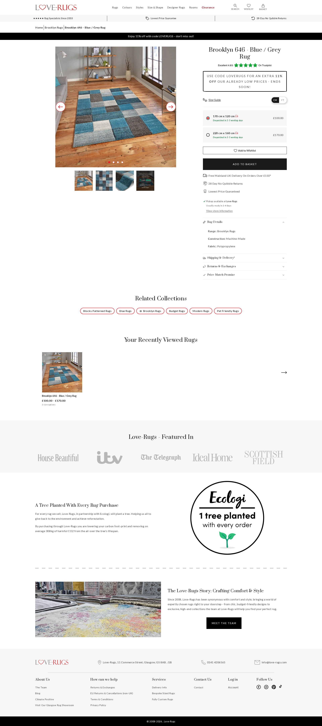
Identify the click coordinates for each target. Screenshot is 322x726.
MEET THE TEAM (224, 623)
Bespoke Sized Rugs (163, 693)
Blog (37, 693)
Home (39, 27)
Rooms (193, 7)
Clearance (208, 7)
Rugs (115, 7)
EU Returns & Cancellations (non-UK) (111, 693)
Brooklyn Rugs (54, 27)
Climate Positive (44, 699)
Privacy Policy (98, 705)
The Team (41, 687)
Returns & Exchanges (102, 687)
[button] (235, 5)
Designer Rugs (176, 7)
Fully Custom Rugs (162, 699)
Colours (127, 7)
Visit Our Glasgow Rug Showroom (54, 705)
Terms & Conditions (101, 699)
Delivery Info (159, 687)
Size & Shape (155, 7)
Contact (198, 687)
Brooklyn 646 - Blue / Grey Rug (85, 27)
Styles (140, 7)
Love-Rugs (169, 721)
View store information (219, 210)
